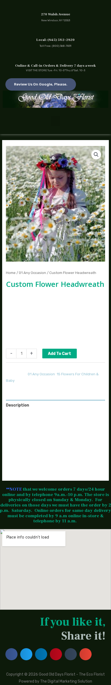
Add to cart (59, 353)
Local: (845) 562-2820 (55, 40)
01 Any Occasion (32, 272)
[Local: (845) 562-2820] (55, 31)
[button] (55, 121)
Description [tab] (17, 405)
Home (11, 272)
